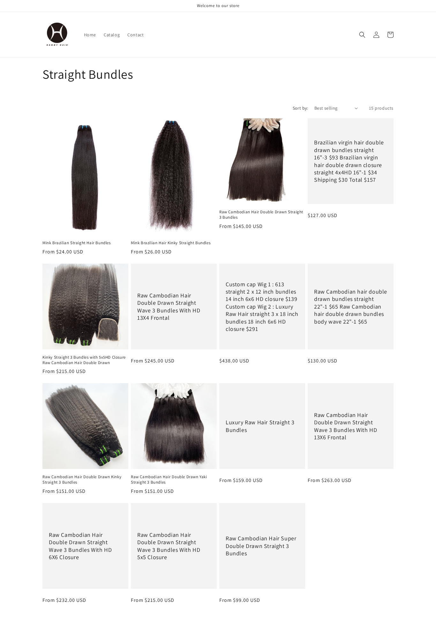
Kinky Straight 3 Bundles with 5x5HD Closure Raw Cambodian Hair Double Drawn (84, 360)
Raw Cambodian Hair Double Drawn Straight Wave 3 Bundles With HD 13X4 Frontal (168, 306)
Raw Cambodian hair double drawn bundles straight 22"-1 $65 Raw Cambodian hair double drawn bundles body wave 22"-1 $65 (350, 306)
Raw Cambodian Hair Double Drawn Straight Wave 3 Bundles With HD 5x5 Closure (168, 546)
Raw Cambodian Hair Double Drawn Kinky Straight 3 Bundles (81, 479)
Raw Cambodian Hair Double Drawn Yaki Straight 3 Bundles (169, 479)
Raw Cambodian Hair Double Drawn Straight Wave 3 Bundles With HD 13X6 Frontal (345, 426)
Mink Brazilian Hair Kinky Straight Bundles (170, 242)
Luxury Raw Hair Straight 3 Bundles (260, 426)
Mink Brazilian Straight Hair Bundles (76, 242)
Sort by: (300, 108)
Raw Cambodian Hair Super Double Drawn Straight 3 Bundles (261, 546)
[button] (362, 35)
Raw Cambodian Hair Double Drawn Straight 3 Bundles (261, 214)
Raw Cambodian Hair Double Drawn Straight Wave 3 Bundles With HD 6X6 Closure (80, 546)
